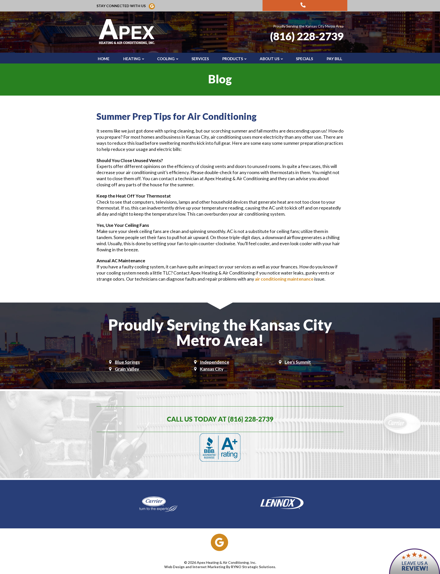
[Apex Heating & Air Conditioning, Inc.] (128, 32)
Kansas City (211, 369)
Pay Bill (334, 58)
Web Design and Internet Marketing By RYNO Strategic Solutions (219, 567)
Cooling (166, 58)
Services (200, 58)
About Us (269, 58)
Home (103, 58)
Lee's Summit (298, 362)
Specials (304, 58)
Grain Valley (127, 369)
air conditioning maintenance (284, 279)
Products (232, 58)
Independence (214, 362)
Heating (132, 58)
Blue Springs (127, 362)
